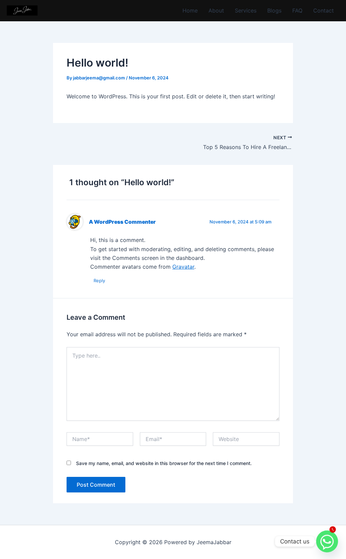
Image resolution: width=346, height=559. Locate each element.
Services (245, 10)
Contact (323, 10)
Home (190, 10)
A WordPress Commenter (122, 222)
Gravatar (183, 266)
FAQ (297, 10)
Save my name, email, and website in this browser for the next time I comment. (164, 463)
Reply (99, 280)
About (216, 10)
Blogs (274, 10)
